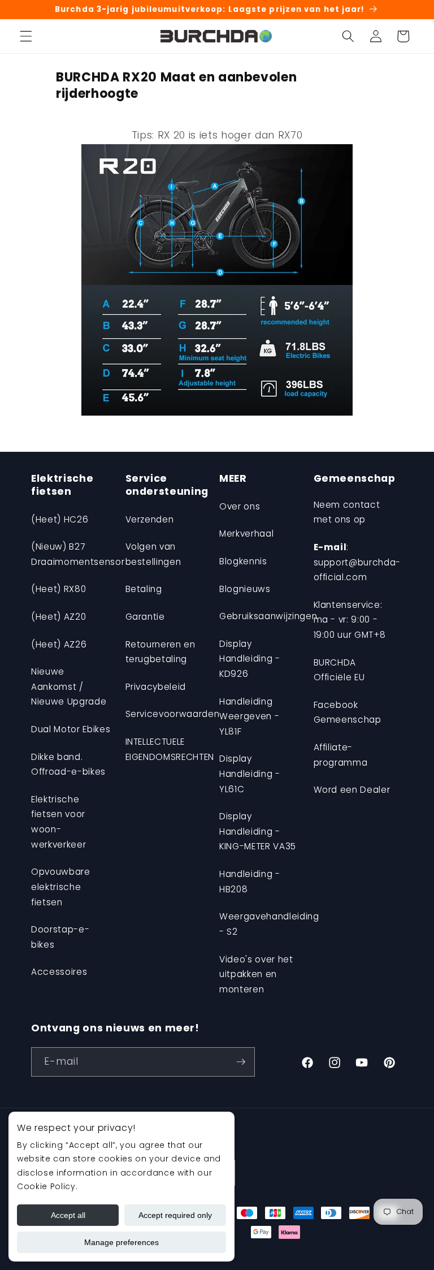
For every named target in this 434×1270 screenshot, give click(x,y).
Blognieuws (245, 589)
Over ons (239, 506)
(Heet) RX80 (58, 589)
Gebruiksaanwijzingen (268, 616)
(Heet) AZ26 (58, 644)
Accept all (68, 1215)
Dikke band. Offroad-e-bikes (68, 764)
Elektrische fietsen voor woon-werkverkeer (58, 821)
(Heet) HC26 (59, 519)
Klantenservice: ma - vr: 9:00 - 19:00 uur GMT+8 (350, 620)
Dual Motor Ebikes (70, 729)
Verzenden (149, 519)
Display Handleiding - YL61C (249, 773)
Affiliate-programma (341, 754)
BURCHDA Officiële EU (339, 670)
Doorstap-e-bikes (60, 937)
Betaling (143, 589)
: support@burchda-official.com (357, 562)
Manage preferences (121, 1242)
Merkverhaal (246, 533)
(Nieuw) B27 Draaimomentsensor (77, 554)
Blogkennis (243, 561)
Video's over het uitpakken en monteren (256, 974)
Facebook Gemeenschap (347, 712)
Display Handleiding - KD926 (249, 659)
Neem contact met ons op (347, 512)
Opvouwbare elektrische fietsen (60, 887)
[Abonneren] (240, 1062)
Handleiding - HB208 (249, 881)
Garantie (145, 617)
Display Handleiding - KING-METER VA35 (257, 831)
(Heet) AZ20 (58, 617)
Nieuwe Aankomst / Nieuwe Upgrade (68, 686)
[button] (26, 36)
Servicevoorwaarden (172, 714)
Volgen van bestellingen (153, 554)
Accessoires (59, 972)
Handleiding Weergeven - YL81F (249, 716)
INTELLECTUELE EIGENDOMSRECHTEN (170, 749)
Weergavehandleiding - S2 (269, 924)
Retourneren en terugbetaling (160, 652)
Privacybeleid (155, 687)
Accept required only (175, 1215)
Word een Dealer (352, 790)
